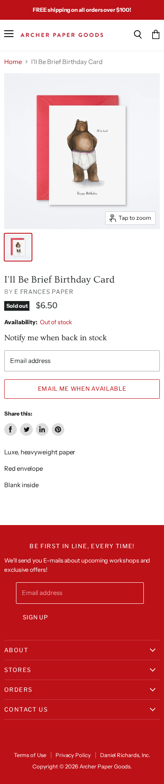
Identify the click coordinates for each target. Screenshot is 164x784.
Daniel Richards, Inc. (125, 755)
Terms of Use (30, 755)
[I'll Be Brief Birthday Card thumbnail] (18, 247)
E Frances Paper (44, 291)
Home (13, 61)
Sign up (35, 617)
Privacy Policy (73, 755)
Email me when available (82, 388)
